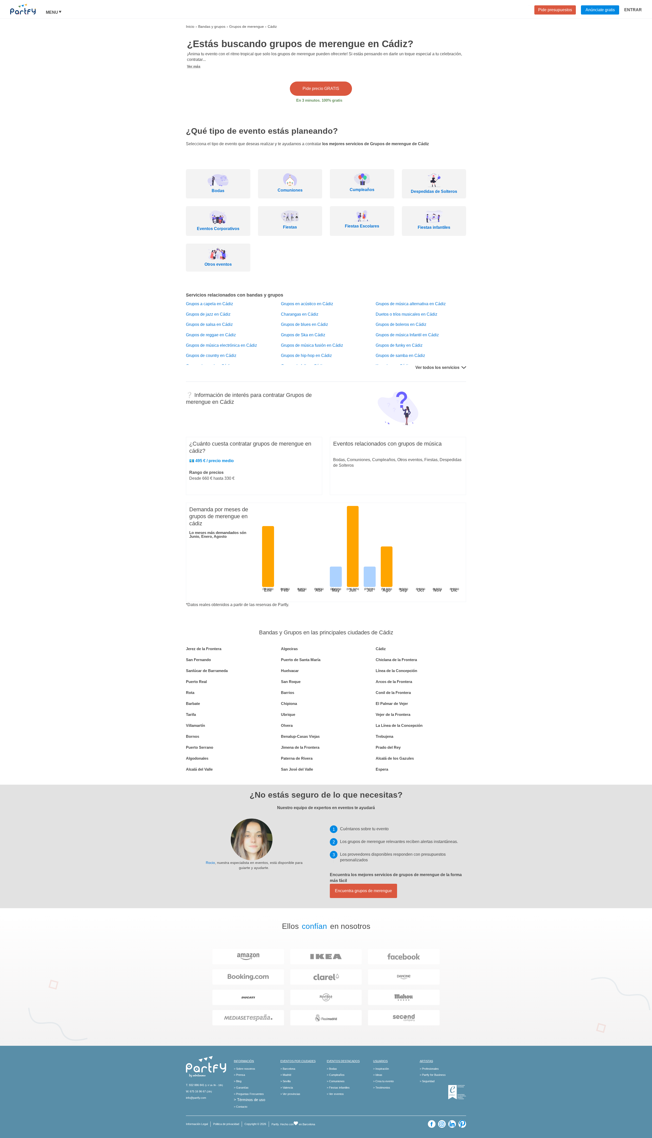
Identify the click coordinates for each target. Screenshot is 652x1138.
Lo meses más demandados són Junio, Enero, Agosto (217, 534)
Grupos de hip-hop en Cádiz (306, 355)
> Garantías (241, 1087)
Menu (52, 12)
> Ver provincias (290, 1093)
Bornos (192, 736)
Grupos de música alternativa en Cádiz (411, 304)
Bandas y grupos (211, 26)
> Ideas (377, 1074)
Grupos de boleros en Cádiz (401, 324)
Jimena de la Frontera (300, 747)
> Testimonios (381, 1087)
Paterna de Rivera (297, 758)
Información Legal (197, 1124)
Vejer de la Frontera (393, 714)
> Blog (237, 1081)
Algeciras (289, 649)
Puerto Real (196, 682)
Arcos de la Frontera (394, 682)
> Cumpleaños (336, 1074)
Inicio (190, 26)
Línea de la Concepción (396, 671)
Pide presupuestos (555, 10)
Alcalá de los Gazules (395, 758)
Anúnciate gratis (600, 10)
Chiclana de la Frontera (396, 660)
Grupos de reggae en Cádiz (211, 335)
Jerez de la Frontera (203, 649)
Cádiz (381, 649)
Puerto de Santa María (300, 660)
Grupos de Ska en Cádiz (303, 335)
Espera (382, 769)
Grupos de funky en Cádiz (399, 345)
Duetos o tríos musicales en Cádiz (406, 314)
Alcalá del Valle (199, 769)
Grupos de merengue (246, 26)
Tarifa (191, 714)
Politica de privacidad (226, 1124)
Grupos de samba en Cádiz (400, 355)
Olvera (287, 725)
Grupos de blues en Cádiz (304, 324)
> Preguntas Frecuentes (249, 1093)
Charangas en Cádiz (299, 314)
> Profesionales (429, 1068)
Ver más (193, 66)
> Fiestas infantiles (338, 1087)
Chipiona (289, 703)
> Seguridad (427, 1081)
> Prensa (239, 1074)
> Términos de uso (249, 1100)
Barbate (193, 703)
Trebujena (384, 736)
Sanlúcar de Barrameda (207, 671)
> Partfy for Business (433, 1074)
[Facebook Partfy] (432, 1124)
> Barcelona (287, 1068)
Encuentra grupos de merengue (363, 891)
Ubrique (288, 714)
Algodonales (197, 758)
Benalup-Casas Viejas (300, 736)
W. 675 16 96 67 (196, 1091)
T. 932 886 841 (195, 1085)
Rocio (210, 863)
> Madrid (285, 1074)
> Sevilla (285, 1081)
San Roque (291, 682)
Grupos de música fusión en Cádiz (312, 345)
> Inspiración (381, 1068)
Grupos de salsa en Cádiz (209, 324)
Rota (190, 692)
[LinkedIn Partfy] (452, 1124)
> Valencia (286, 1087)
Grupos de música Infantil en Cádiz (407, 335)
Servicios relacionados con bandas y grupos (234, 295)
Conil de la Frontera (393, 692)
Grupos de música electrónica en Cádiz (221, 345)
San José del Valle (297, 769)
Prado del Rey (388, 747)
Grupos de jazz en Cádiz (208, 314)
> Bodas (332, 1068)
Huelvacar (290, 671)
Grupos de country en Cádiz (211, 355)
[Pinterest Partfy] (462, 1124)
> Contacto (240, 1106)
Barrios (287, 692)
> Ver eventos (335, 1093)
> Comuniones (336, 1081)
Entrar (633, 10)
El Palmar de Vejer (392, 703)
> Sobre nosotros (244, 1068)
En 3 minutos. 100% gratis (319, 100)
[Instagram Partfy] (442, 1124)
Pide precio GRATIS (321, 88)
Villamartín (195, 725)
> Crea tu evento (383, 1081)
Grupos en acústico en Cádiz (307, 304)
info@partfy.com (196, 1097)
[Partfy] (28, 9)
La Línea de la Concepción (399, 725)
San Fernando (198, 660)
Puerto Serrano (199, 747)
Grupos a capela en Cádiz (209, 304)
